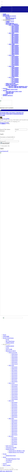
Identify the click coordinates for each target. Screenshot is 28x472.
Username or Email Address (7, 137)
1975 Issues (15, 78)
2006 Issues (15, 51)
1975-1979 (11, 77)
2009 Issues (15, 54)
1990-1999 (12, 55)
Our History (10, 92)
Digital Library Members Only (18, 86)
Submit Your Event (12, 89)
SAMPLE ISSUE (10, 21)
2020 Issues (15, 32)
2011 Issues (14, 42)
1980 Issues (15, 76)
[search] (15, 131)
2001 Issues (15, 46)
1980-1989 (11, 66)
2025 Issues (15, 27)
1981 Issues (14, 75)
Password (2, 141)
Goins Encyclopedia (12, 84)
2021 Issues (15, 31)
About (5, 90)
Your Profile (10, 23)
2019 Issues (15, 34)
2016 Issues (15, 37)
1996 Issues (15, 62)
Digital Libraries (11, 85)
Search (5, 463)
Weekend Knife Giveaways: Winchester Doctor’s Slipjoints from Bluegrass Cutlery (12, 114)
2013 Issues (15, 40)
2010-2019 (11, 33)
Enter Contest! (8, 95)
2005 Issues (15, 50)
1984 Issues (15, 72)
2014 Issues (15, 39)
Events (5, 88)
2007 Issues (15, 52)
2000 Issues (15, 45)
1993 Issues (15, 59)
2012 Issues (15, 41)
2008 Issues (15, 53)
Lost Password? (4, 151)
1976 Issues (15, 79)
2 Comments (3, 123)
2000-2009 (12, 44)
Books (8, 17)
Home (4, 334)
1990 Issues (15, 56)
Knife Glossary (11, 83)
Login (7, 22)
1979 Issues (15, 82)
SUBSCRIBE (6, 336)
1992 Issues (15, 58)
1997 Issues (15, 63)
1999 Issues (15, 65)
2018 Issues (15, 35)
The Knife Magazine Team (14, 91)
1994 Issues (15, 60)
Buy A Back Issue (11, 18)
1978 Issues (15, 81)
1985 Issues (15, 71)
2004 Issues (15, 49)
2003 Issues (15, 48)
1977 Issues (15, 80)
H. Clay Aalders (5, 118)
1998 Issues (15, 64)
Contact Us (9, 93)
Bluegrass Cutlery (4, 122)
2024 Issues (15, 28)
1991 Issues (14, 57)
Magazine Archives (12, 24)
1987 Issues (15, 69)
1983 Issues (15, 73)
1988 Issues (15, 68)
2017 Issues (15, 36)
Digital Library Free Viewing (18, 87)
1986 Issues (15, 70)
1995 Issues (15, 61)
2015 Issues (15, 38)
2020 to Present (14, 25)
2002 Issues (15, 47)
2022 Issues (15, 30)
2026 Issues (15, 26)
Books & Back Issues (9, 16)
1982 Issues (15, 74)
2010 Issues (15, 43)
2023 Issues (15, 29)
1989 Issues (15, 67)
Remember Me (5, 146)
